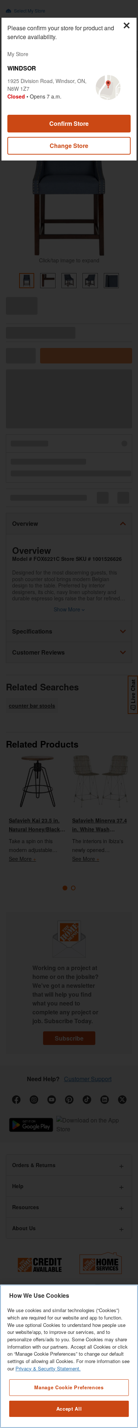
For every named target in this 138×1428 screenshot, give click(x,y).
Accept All (69, 1408)
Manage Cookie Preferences (68, 1387)
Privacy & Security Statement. (48, 1368)
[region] (69, 1356)
